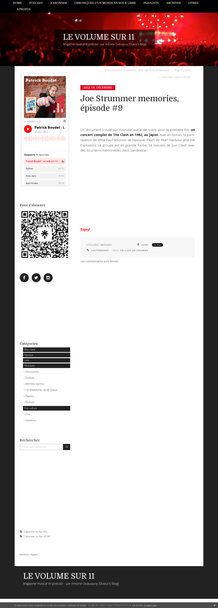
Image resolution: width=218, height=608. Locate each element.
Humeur (28, 355)
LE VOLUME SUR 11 (98, 37)
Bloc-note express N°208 (176, 77)
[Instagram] (48, 277)
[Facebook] (24, 277)
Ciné (27, 414)
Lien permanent (100, 250)
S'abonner (58, 3)
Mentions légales (29, 554)
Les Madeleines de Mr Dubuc (41, 389)
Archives (173, 3)
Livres (193, 3)
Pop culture (30, 408)
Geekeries (30, 420)
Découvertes (32, 371)
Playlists (151, 3)
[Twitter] (36, 277)
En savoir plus (150, 605)
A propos (24, 9)
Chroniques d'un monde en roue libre (105, 3)
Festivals (30, 377)
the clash (125, 250)
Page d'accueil (182, 70)
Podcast (36, 3)
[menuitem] (19, 3)
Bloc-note (29, 349)
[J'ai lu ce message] (214, 605)
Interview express (34, 383)
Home (17, 3)
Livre (26, 360)
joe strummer (140, 250)
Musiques (29, 365)
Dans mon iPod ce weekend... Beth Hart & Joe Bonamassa (137, 70)
